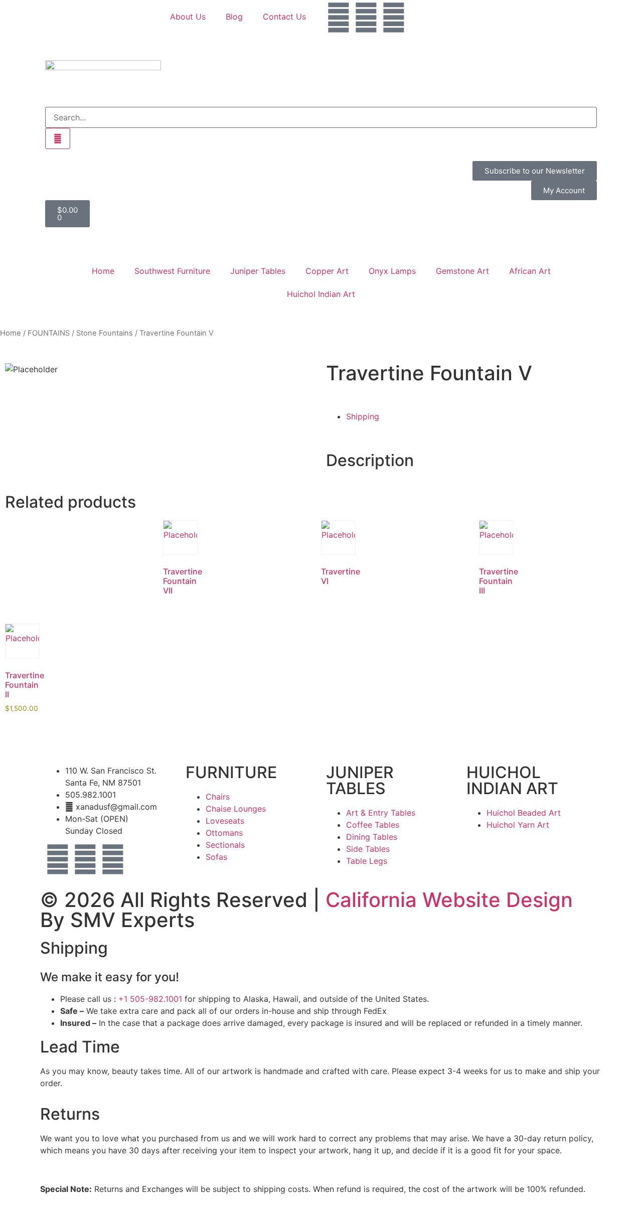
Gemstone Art (462, 271)
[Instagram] (366, 17)
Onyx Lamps (392, 271)
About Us (188, 17)
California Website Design (449, 899)
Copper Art (327, 271)
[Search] (57, 138)
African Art (530, 271)
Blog (234, 17)
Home (103, 271)
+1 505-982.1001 (150, 999)
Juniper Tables (257, 271)
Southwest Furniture (172, 271)
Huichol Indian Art (321, 294)
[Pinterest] (393, 17)
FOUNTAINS (49, 333)
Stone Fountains (104, 333)
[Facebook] (338, 17)
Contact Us (284, 17)
